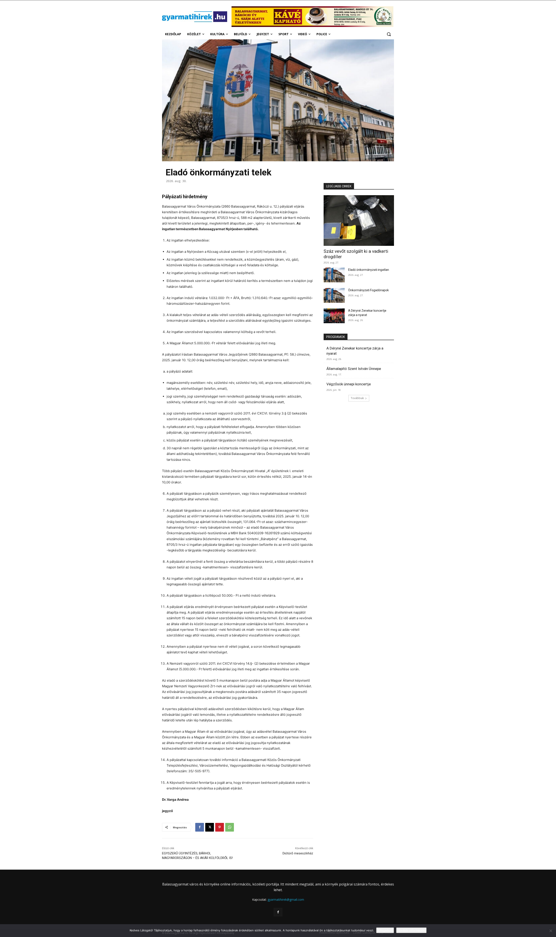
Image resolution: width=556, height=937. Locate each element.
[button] (389, 34)
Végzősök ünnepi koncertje (348, 384)
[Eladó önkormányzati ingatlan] (334, 275)
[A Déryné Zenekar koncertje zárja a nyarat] (334, 315)
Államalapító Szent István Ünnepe (353, 368)
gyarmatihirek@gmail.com (286, 899)
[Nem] (550, 931)
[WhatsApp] (229, 827)
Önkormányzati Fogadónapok (368, 290)
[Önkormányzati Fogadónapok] (334, 295)
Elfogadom (385, 930)
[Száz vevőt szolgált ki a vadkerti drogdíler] (359, 220)
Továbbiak (357, 398)
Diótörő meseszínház (298, 853)
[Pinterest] (219, 827)
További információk (411, 930)
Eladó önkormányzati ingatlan (368, 269)
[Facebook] (199, 827)
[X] (209, 827)
